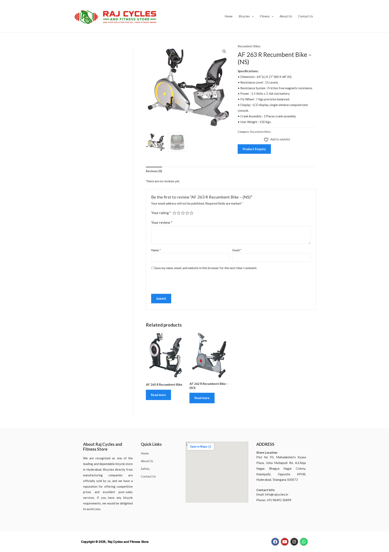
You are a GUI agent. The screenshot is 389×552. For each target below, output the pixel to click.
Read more (158, 395)
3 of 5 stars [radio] (183, 213)
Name (156, 250)
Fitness (265, 16)
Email (237, 250)
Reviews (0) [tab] (154, 171)
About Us (286, 16)
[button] (224, 51)
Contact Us (305, 16)
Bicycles (244, 16)
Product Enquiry (254, 149)
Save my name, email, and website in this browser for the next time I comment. (205, 268)
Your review (161, 222)
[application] (252, 16)
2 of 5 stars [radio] (179, 213)
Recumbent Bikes (249, 46)
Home (229, 16)
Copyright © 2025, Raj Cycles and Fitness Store (115, 541)
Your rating (161, 212)
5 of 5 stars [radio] (191, 213)
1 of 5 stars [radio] (174, 213)
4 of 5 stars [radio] (187, 213)
